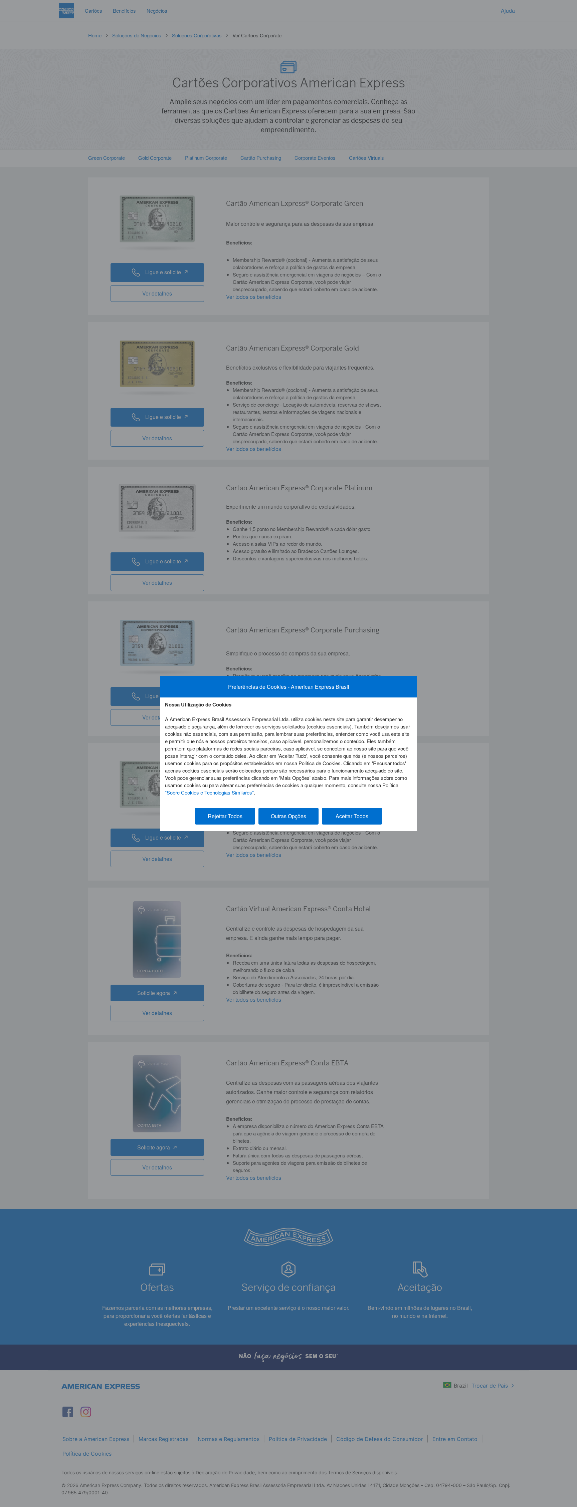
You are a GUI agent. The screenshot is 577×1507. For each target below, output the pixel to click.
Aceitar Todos (352, 816)
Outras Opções (288, 816)
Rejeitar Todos (225, 816)
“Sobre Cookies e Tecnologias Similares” (209, 792)
